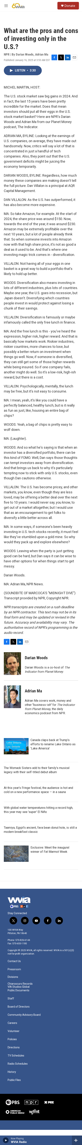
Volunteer (13, 1031)
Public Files (14, 1080)
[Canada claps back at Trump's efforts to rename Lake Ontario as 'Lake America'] (16, 746)
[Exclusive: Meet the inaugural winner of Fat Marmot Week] (16, 854)
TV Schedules (16, 1055)
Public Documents (18, 990)
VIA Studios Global (19, 986)
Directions (14, 1047)
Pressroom (14, 969)
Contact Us (14, 961)
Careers (12, 1023)
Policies (12, 1039)
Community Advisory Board (24, 1014)
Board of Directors (19, 1006)
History (12, 1072)
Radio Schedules (18, 1063)
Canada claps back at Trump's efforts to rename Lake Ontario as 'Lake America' (53, 744)
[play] (5, 1140)
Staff (11, 998)
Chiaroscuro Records (20, 983)
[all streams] (77, 1140)
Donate (69, 5)
